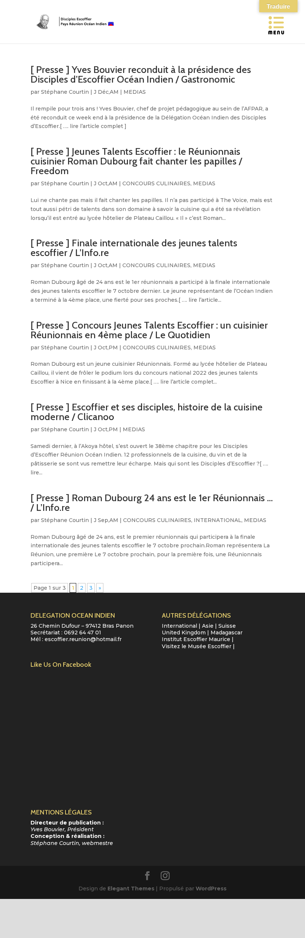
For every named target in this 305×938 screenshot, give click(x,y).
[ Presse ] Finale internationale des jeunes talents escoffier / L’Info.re (133, 248)
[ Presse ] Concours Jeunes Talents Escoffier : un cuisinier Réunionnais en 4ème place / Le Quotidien (149, 330)
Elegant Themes (130, 888)
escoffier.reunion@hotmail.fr (83, 639)
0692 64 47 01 (82, 632)
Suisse (227, 625)
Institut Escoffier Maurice (196, 639)
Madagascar (227, 632)
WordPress (211, 888)
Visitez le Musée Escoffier (196, 646)
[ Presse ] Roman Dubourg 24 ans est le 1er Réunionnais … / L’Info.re (151, 502)
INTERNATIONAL (217, 520)
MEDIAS (134, 92)
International (179, 625)
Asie (208, 625)
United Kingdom (184, 632)
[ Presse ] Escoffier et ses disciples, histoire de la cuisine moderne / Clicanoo (146, 412)
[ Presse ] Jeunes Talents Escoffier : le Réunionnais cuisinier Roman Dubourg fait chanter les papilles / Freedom (136, 161)
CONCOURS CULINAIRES (156, 183)
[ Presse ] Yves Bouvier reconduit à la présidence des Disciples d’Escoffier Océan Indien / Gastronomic (140, 74)
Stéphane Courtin (65, 92)
